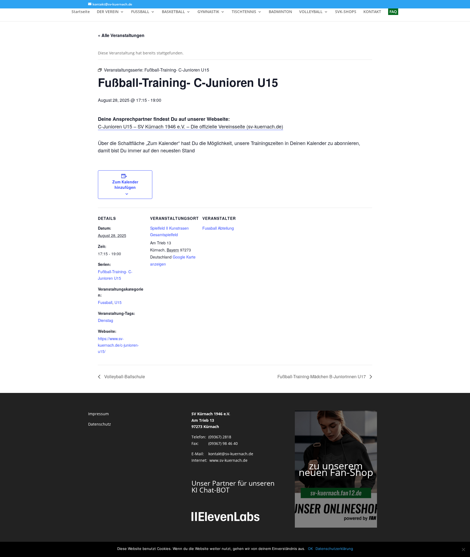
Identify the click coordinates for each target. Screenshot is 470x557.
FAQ (393, 11)
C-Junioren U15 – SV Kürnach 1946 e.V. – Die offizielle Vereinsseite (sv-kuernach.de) (190, 126)
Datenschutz (99, 424)
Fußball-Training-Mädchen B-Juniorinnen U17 (322, 376)
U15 (118, 302)
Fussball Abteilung (218, 228)
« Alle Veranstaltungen (121, 35)
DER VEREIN (108, 12)
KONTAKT (372, 12)
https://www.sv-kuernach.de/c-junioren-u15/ (118, 345)
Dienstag (105, 320)
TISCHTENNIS (244, 12)
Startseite (81, 12)
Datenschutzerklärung (334, 548)
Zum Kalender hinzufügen (125, 184)
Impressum (98, 413)
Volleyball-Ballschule (124, 376)
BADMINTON (280, 12)
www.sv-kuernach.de (228, 460)
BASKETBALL (173, 12)
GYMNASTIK (208, 12)
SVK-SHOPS (345, 12)
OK (310, 548)
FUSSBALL (140, 12)
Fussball (105, 302)
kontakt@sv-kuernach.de (230, 453)
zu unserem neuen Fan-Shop (336, 469)
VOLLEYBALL (311, 12)
